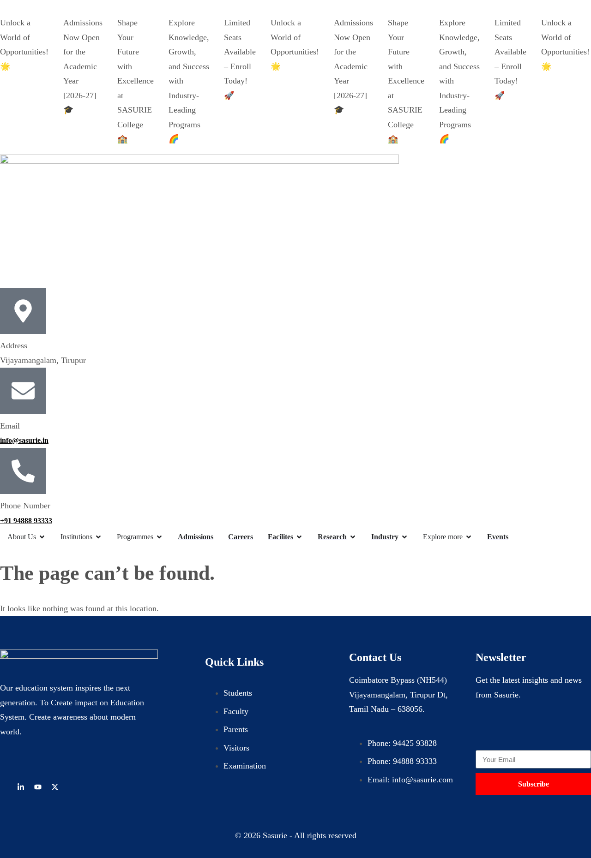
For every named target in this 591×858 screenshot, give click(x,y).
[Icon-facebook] (3, 787)
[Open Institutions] (98, 536)
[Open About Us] (42, 536)
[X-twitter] (55, 787)
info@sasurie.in (24, 440)
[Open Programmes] (159, 536)
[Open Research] (352, 536)
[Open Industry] (404, 536)
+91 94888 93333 (26, 520)
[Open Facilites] (299, 536)
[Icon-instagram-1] (72, 787)
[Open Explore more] (468, 536)
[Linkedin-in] (20, 787)
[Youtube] (38, 787)
